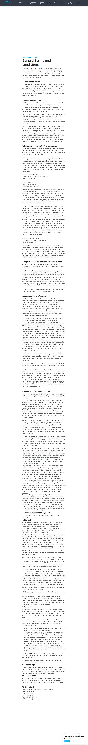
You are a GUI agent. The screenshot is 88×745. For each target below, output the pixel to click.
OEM (28, 3)
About (65, 3)
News (61, 3)
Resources (50, 3)
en (79, 3)
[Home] (10, 2)
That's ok (67, 741)
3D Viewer (55, 3)
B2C (77, 3)
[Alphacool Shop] (72, 3)
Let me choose (81, 741)
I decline (73, 741)
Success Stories (42, 3)
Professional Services (33, 3)
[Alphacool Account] (68, 3)
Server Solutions (21, 3)
